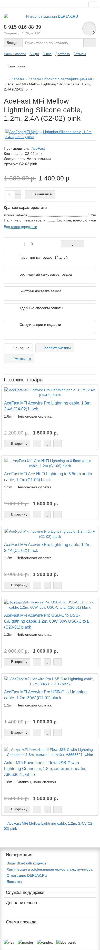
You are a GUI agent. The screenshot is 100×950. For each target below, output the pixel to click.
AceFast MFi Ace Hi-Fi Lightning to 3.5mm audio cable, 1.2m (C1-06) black (48, 476)
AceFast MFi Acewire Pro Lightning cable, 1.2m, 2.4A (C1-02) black (47, 547)
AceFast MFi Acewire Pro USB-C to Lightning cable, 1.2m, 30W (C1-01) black (45, 695)
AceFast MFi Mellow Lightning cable (36, 823)
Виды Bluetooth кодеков (26, 863)
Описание (21, 348)
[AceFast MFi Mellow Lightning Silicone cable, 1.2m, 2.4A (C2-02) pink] (50, 134)
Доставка (62, 54)
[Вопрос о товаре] (65, 243)
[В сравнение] (80, 243)
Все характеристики (20, 227)
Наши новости (15, 54)
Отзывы (80, 54)
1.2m (72, 823)
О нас (47, 54)
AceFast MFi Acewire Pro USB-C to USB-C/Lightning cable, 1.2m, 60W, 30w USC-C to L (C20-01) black (46, 621)
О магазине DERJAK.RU (27, 875)
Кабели (18, 79)
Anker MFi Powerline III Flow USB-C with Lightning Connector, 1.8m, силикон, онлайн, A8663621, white (45, 768)
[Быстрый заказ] (37, 443)
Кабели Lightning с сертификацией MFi (61, 79)
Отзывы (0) (22, 359)
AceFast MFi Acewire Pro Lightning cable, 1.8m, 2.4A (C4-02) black (47, 406)
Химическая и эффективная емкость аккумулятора (50, 869)
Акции (34, 54)
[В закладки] (72, 243)
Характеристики (57, 348)
